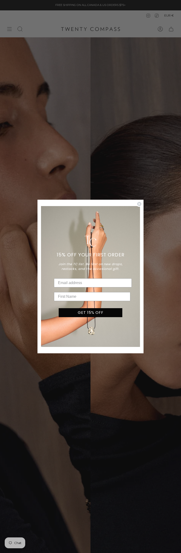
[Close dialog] (139, 204)
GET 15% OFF (90, 312)
